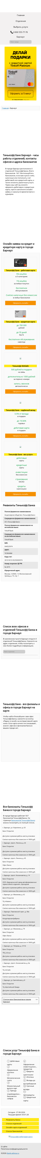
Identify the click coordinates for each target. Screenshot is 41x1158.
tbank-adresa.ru (13, 1153)
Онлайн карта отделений (16, 1127)
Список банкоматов (14, 1131)
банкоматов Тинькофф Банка (23, 820)
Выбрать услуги (20, 27)
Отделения (21, 21)
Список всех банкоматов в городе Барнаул (17, 1000)
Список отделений (13, 1123)
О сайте (4, 1146)
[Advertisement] (20, 131)
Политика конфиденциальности (14, 1149)
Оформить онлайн (20, 303)
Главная (21, 15)
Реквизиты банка (13, 1120)
